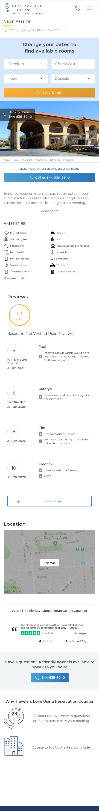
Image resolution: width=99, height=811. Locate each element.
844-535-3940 (20, 117)
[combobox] (26, 78)
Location (68, 160)
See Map (49, 562)
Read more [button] (50, 211)
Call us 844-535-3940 (52, 177)
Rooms (6, 160)
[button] (34, 31)
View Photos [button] (83, 148)
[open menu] (89, 8)
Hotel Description (22, 160)
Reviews (55, 160)
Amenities (41, 160)
